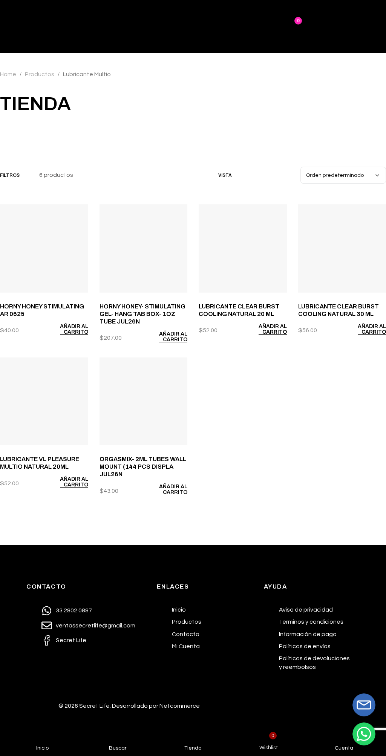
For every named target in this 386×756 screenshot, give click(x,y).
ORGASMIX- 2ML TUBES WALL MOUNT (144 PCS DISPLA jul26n (143, 466)
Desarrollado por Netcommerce (156, 706)
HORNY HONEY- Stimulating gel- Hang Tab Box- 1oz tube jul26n (142, 314)
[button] (67, 329)
